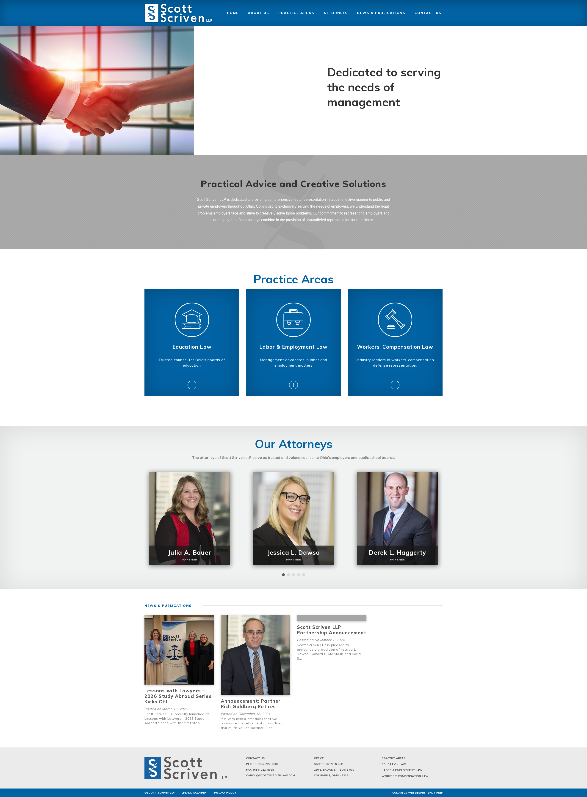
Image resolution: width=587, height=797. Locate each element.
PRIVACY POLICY (225, 792)
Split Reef (435, 792)
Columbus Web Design (408, 792)
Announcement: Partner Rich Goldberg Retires (251, 703)
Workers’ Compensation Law (405, 776)
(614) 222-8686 (268, 764)
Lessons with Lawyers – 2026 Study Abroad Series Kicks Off (178, 696)
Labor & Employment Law (402, 770)
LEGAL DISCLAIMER (194, 792)
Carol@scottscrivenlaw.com (270, 775)
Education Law (394, 764)
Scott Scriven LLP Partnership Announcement (331, 629)
